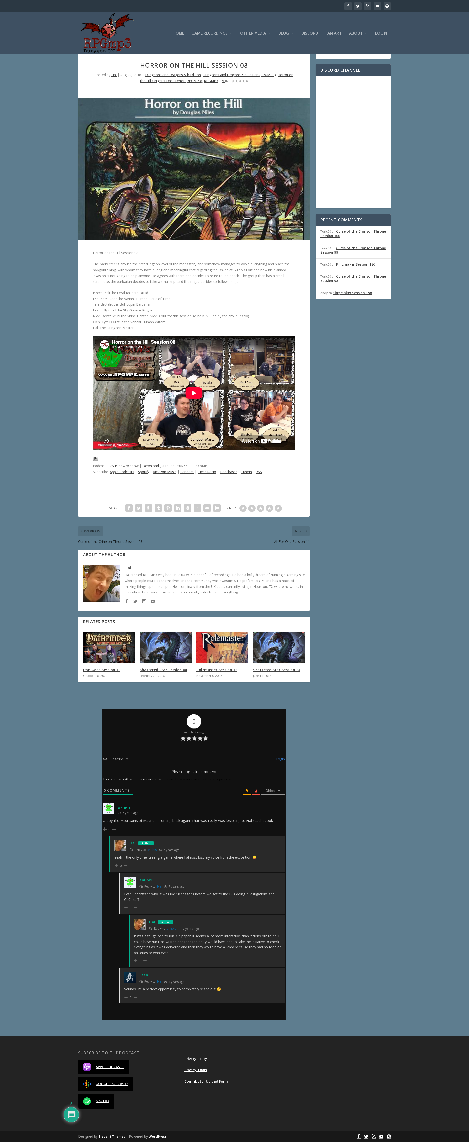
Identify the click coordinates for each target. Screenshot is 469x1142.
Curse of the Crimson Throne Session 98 (353, 278)
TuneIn (246, 471)
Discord (309, 33)
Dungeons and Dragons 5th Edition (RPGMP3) (239, 75)
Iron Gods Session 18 (101, 669)
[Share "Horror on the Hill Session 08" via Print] (217, 508)
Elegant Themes (112, 1136)
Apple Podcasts (122, 471)
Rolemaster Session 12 (216, 669)
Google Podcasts (112, 1083)
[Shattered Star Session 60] (166, 647)
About (356, 33)
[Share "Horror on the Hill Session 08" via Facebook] (129, 508)
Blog (283, 33)
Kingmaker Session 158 (352, 293)
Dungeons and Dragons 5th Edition (173, 75)
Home (178, 33)
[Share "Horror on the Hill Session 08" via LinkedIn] (178, 508)
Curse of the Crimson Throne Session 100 (353, 233)
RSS (259, 471)
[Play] (95, 459)
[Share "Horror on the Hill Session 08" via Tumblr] (158, 508)
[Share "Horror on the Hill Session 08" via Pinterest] (168, 508)
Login (381, 33)
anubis (152, 850)
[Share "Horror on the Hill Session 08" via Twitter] (139, 508)
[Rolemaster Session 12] (222, 647)
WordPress (158, 1136)
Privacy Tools (195, 1070)
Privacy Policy (195, 1058)
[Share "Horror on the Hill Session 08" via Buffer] (187, 508)
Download (150, 465)
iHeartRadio (207, 471)
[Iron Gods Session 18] (109, 647)
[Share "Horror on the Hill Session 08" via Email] (207, 508)
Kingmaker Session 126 (355, 264)
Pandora (187, 471)
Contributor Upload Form (206, 1081)
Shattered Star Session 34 (276, 669)
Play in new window (123, 465)
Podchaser (228, 471)
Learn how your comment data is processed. (200, 779)
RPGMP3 (211, 80)
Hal (114, 75)
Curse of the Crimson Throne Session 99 (353, 250)
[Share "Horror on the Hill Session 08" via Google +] (148, 508)
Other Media (253, 33)
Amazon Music (164, 471)
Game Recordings (210, 33)
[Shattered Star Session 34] (279, 647)
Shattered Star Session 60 (163, 669)
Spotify (143, 471)
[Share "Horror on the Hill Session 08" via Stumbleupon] (197, 508)
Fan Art (333, 33)
